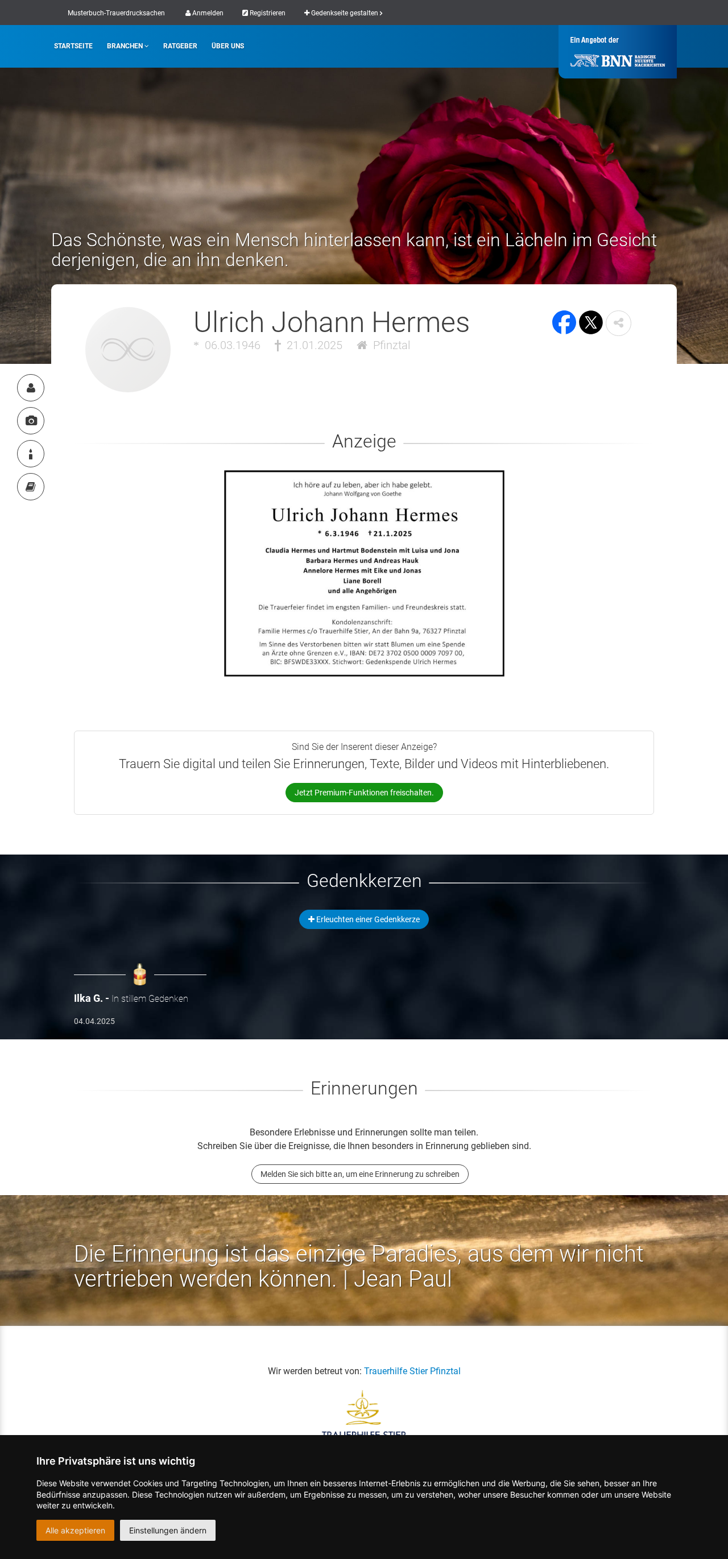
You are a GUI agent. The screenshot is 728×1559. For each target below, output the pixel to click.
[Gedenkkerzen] (30, 453)
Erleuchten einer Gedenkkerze (367, 919)
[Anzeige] (30, 420)
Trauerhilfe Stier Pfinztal (412, 1371)
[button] (618, 323)
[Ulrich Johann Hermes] (30, 387)
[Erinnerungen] (30, 486)
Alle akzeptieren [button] (75, 1530)
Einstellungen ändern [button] (167, 1530)
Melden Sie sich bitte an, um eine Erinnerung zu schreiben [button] (360, 1174)
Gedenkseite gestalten (344, 13)
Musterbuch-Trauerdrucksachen (116, 13)
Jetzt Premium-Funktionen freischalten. (364, 792)
